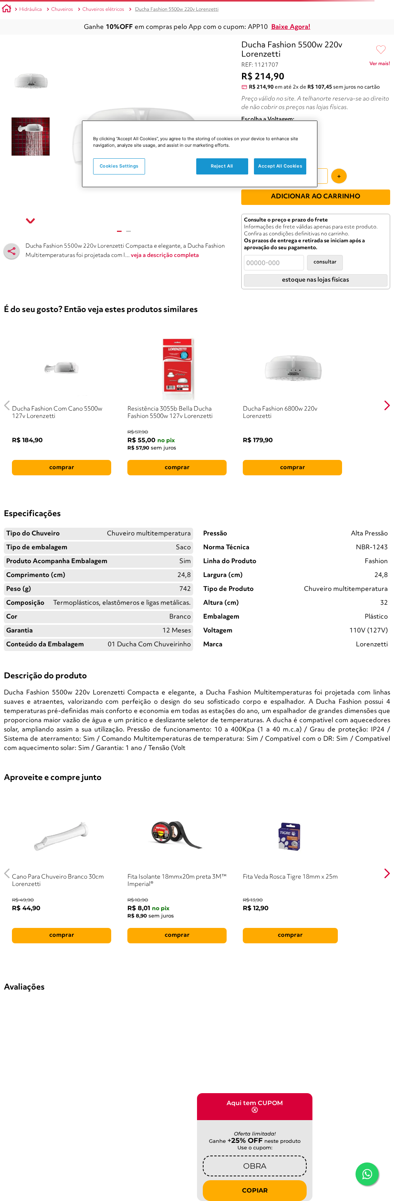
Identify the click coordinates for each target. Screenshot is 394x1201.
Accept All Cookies (280, 166)
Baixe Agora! (291, 27)
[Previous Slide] (7, 405)
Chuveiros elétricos (103, 9)
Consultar (325, 262)
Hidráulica (30, 9)
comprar (61, 468)
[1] (119, 231)
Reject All (222, 166)
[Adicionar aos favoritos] (381, 50)
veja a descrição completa (165, 255)
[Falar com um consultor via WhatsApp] (367, 1174)
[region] (200, 154)
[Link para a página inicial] (6, 9)
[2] (128, 231)
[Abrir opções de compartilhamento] (11, 251)
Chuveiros (62, 9)
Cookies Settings (119, 166)
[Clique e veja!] (379, 65)
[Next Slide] (387, 405)
